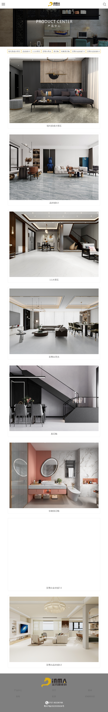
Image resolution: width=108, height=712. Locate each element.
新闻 (18, 696)
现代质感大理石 (14, 51)
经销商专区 (90, 696)
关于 (54, 690)
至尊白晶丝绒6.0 (93, 51)
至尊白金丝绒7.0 (78, 51)
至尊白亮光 (47, 51)
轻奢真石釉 (65, 51)
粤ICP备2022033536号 (54, 706)
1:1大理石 (36, 51)
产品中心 (18, 690)
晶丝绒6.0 (26, 51)
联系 (54, 696)
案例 (90, 690)
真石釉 (56, 51)
